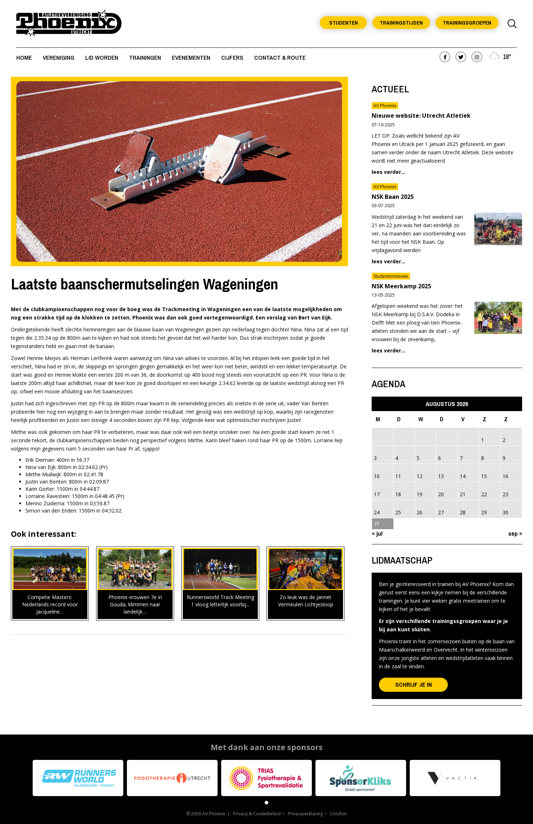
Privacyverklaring (305, 814)
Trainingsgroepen (467, 22)
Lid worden (101, 57)
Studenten (343, 22)
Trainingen (145, 57)
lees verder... (388, 171)
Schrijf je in (413, 684)
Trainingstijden (401, 22)
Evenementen (191, 57)
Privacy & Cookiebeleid (257, 814)
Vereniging (58, 57)
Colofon (338, 814)
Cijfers (232, 57)
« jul (377, 533)
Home (24, 57)
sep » (515, 533)
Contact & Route (280, 57)
